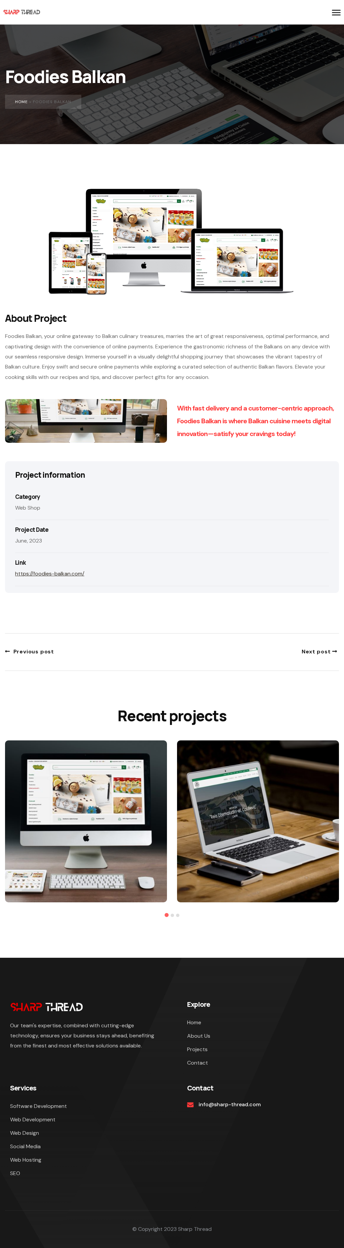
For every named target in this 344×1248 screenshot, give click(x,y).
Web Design (24, 1132)
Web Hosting (25, 1159)
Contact (197, 1062)
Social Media (25, 1146)
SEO (15, 1173)
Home (21, 101)
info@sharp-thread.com (230, 1104)
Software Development (38, 1106)
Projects (197, 1049)
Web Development (32, 1119)
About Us (198, 1035)
